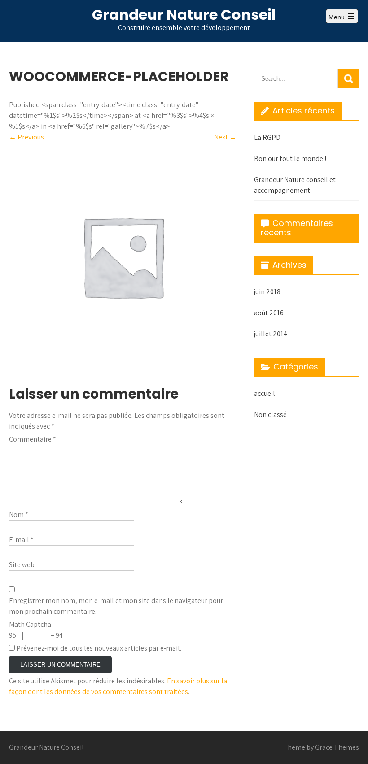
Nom (18, 514)
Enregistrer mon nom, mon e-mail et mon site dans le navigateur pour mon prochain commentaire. (116, 606)
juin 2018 (267, 291)
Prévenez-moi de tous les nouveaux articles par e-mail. (98, 648)
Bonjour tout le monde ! (290, 158)
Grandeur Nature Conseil (184, 14)
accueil (264, 393)
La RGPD (267, 137)
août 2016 (269, 312)
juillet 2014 (270, 334)
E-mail (21, 539)
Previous (26, 137)
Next (225, 137)
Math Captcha (30, 624)
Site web (22, 564)
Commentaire (32, 439)
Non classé (270, 414)
